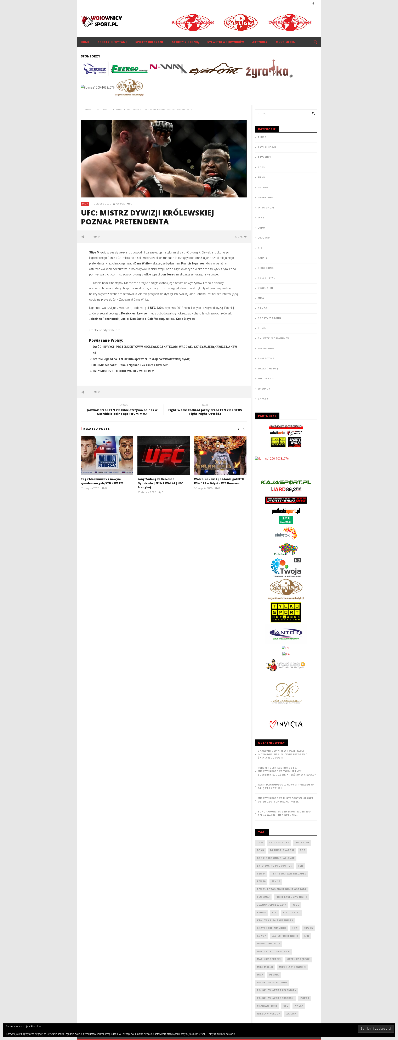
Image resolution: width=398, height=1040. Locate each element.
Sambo (262, 308)
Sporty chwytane (112, 42)
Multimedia (285, 42)
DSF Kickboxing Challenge (276, 858)
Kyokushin (265, 288)
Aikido (262, 137)
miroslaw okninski (292, 967)
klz (274, 912)
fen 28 (276, 881)
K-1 (260, 248)
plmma (274, 974)
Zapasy (263, 398)
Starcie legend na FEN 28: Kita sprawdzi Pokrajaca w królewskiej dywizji (142, 359)
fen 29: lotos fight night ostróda (282, 889)
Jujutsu (264, 237)
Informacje (266, 207)
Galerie (263, 187)
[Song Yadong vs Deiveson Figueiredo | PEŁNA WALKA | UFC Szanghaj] (163, 455)
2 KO (260, 842)
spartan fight (267, 1006)
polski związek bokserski (275, 998)
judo (296, 905)
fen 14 (261, 873)
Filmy (262, 177)
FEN (300, 866)
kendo (261, 912)
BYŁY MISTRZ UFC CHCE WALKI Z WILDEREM (123, 371)
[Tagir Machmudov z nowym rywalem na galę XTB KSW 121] (107, 455)
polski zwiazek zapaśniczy (276, 990)
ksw (295, 928)
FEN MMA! (263, 897)
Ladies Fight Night (285, 936)
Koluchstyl (266, 278)
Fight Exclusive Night (291, 897)
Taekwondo (266, 348)
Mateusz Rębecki (299, 959)
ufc (286, 1006)
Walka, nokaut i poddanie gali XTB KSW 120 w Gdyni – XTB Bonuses (219, 481)
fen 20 (261, 881)
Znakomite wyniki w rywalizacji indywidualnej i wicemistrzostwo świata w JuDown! (282, 754)
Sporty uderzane (149, 42)
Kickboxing (266, 268)
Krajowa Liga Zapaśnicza (275, 920)
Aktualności (267, 147)
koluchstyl (291, 912)
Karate (262, 258)
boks (260, 850)
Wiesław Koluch (268, 1013)
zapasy (291, 1013)
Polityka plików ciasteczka (221, 1034)
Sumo (262, 328)
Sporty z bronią (185, 42)
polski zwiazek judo (272, 982)
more (239, 236)
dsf (302, 850)
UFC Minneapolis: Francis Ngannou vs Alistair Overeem (131, 365)
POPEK (304, 998)
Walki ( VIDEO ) (268, 368)
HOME (85, 42)
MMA (85, 203)
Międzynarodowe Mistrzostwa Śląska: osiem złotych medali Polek (286, 800)
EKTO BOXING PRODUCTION (274, 866)
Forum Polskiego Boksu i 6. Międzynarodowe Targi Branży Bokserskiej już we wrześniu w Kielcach (287, 771)
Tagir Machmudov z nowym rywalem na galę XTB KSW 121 (102, 481)
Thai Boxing (266, 358)
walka (299, 1006)
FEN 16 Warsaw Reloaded (289, 873)
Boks (261, 167)
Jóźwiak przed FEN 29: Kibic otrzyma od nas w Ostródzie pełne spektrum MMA (122, 410)
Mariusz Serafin (269, 959)
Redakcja (120, 203)
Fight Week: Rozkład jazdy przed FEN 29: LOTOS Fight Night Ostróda (205, 410)
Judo (261, 228)
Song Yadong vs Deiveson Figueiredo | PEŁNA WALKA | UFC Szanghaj (160, 483)
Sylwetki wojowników (225, 42)
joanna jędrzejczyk (271, 905)
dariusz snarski (282, 850)
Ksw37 (261, 936)
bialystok (302, 842)
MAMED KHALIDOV (268, 943)
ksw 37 (308, 928)
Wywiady (264, 388)
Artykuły (260, 42)
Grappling (265, 197)
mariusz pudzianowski (273, 951)
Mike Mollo (265, 967)
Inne (261, 217)
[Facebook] (313, 4)
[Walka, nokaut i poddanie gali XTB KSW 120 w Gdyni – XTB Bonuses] (220, 455)
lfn (306, 936)
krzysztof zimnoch (271, 928)
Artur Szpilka (279, 842)
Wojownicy (266, 378)
